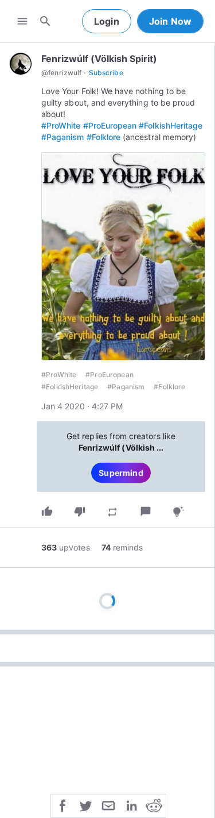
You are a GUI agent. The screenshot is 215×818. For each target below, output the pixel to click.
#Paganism (62, 137)
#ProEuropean (110, 125)
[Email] (108, 805)
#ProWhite (61, 125)
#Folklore (104, 137)
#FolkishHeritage (170, 125)
